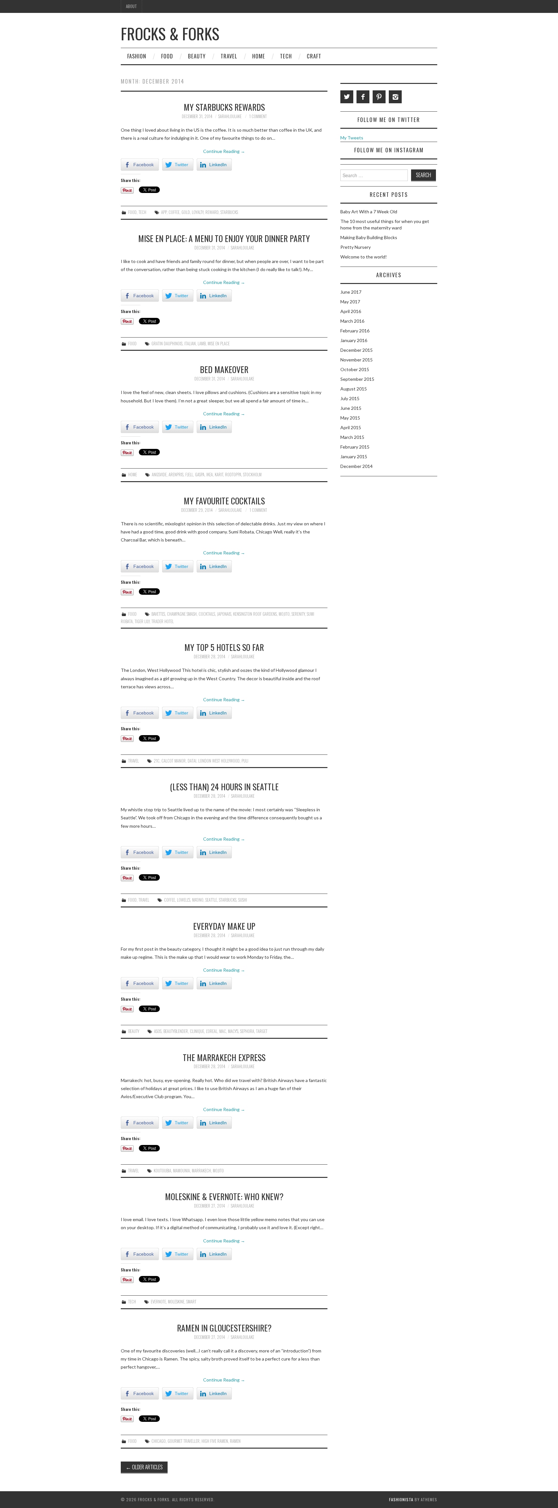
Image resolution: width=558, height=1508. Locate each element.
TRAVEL (229, 56)
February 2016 (354, 330)
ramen (235, 1441)
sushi (242, 900)
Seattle (211, 900)
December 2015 (356, 350)
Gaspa (199, 474)
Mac (222, 1031)
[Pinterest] (379, 96)
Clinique (197, 1031)
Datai (192, 761)
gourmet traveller (184, 1441)
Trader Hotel (162, 621)
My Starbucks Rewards (224, 107)
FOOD (167, 56)
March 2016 (352, 321)
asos (157, 1031)
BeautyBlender (175, 1031)
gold (185, 212)
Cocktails (207, 614)
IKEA (209, 474)
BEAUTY (197, 56)
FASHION (136, 56)
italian (190, 343)
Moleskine (176, 1302)
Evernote (158, 1302)
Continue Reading (224, 151)
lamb (202, 343)
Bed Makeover (224, 369)
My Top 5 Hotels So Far (224, 647)
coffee (174, 212)
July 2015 (349, 398)
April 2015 (350, 427)
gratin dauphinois (166, 343)
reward (212, 212)
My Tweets (351, 137)
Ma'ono (197, 900)
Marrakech (201, 1171)
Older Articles (144, 1467)
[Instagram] (395, 96)
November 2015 (356, 359)
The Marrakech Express (224, 1057)
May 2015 (350, 417)
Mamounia (181, 1171)
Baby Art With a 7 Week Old (368, 211)
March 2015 (352, 437)
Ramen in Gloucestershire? (224, 1327)
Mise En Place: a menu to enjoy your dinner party (224, 238)
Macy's (233, 1031)
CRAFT (314, 56)
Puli (245, 761)
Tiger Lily (142, 621)
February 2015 (354, 447)
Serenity (298, 614)
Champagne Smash (182, 614)
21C (157, 761)
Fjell (189, 474)
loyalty (197, 212)
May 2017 (350, 301)
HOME (258, 56)
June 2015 (350, 408)
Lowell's (183, 900)
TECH (286, 56)
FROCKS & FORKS (170, 33)
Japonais (224, 614)
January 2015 (353, 456)
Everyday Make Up (224, 926)
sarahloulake (230, 116)
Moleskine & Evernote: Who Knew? (224, 1196)
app (164, 212)
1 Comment (258, 116)
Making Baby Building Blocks (368, 237)
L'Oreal (211, 1031)
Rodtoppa (233, 474)
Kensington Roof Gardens (255, 614)
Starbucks (229, 212)
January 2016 (353, 340)
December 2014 (356, 466)
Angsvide (159, 474)
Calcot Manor (173, 761)
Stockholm (252, 474)
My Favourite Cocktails (224, 500)
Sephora (247, 1031)
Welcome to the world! (363, 256)
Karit (219, 474)
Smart (191, 1302)
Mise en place (219, 343)
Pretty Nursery (355, 247)
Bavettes (158, 614)
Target (261, 1031)
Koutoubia (162, 1171)
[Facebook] (362, 96)
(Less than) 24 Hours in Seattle (224, 786)
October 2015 (354, 369)
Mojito (284, 614)
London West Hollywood (219, 761)
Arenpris (176, 474)
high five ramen (215, 1441)
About (131, 6)
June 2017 (350, 292)
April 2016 (350, 311)
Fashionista (401, 1499)
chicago (158, 1441)
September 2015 (357, 379)
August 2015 (353, 388)
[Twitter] (346, 96)
